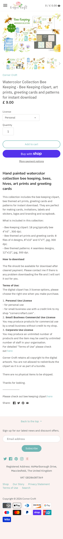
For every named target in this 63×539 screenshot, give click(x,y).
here (10, 350)
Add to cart (31, 144)
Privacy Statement (39, 484)
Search (26, 487)
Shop (6, 484)
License (7, 111)
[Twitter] (5, 459)
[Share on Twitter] (18, 402)
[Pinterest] (16, 459)
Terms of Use (10, 487)
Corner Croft (10, 75)
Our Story (18, 484)
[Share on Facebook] (14, 402)
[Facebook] (10, 459)
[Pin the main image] (23, 402)
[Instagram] (21, 459)
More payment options (31, 161)
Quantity (7, 125)
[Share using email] (27, 402)
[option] (15, 63)
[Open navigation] (5, 5)
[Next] (59, 63)
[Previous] (3, 63)
